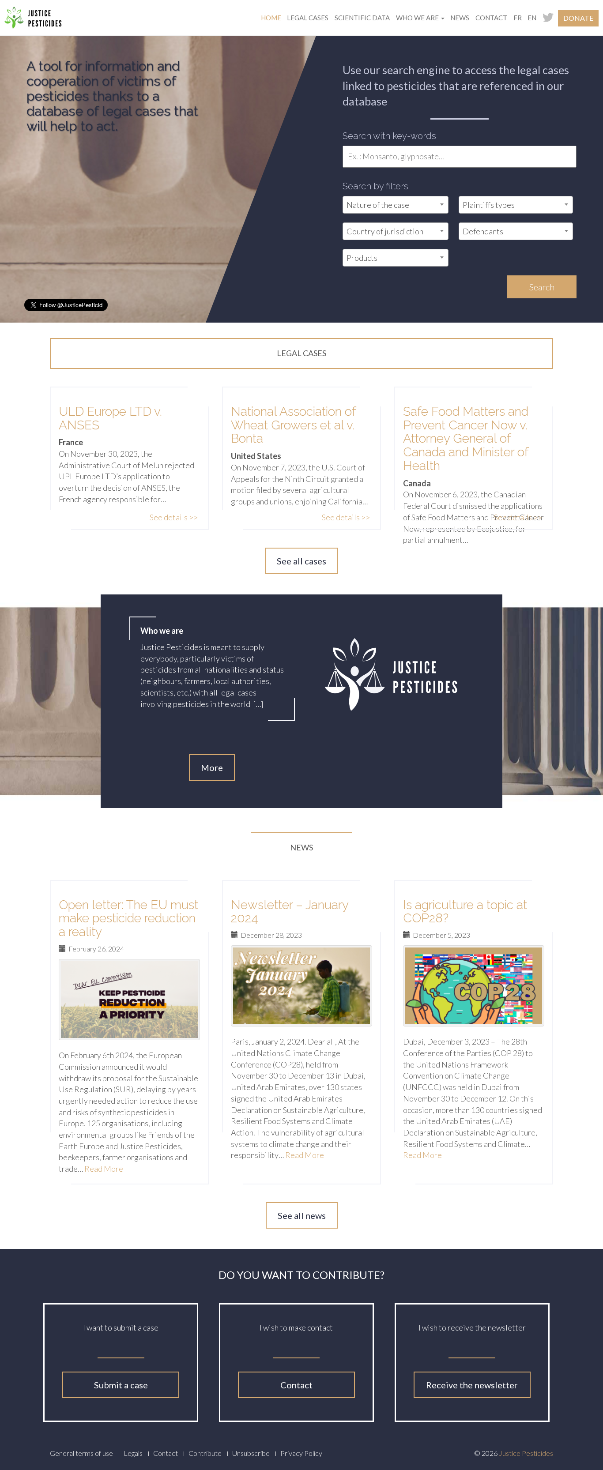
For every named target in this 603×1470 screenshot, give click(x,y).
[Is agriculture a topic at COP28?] (473, 985)
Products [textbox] (362, 258)
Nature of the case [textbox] (378, 205)
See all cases (301, 561)
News (459, 18)
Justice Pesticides (526, 1453)
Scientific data (362, 18)
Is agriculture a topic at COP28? (465, 912)
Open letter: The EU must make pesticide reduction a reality (128, 919)
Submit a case (121, 1385)
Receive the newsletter (472, 1385)
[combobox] (395, 205)
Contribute (205, 1453)
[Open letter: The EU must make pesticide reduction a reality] (129, 999)
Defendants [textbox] (483, 231)
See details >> (174, 517)
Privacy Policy (301, 1453)
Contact (491, 18)
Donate (578, 18)
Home (271, 18)
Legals (133, 1453)
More (212, 767)
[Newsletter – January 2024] (301, 985)
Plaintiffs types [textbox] (489, 205)
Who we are (418, 18)
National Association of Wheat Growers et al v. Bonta (293, 425)
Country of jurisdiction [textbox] (385, 231)
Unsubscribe (251, 1453)
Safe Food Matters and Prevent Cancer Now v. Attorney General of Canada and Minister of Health (465, 438)
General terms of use (81, 1453)
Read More (103, 1168)
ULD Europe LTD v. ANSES (110, 418)
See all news (302, 1215)
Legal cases (307, 18)
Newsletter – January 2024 (289, 912)
